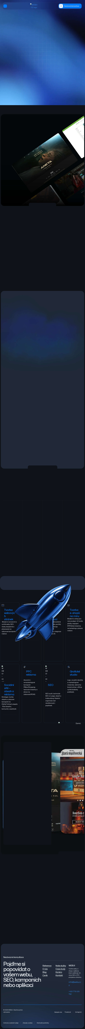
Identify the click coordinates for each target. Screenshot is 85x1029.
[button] (70, 6)
